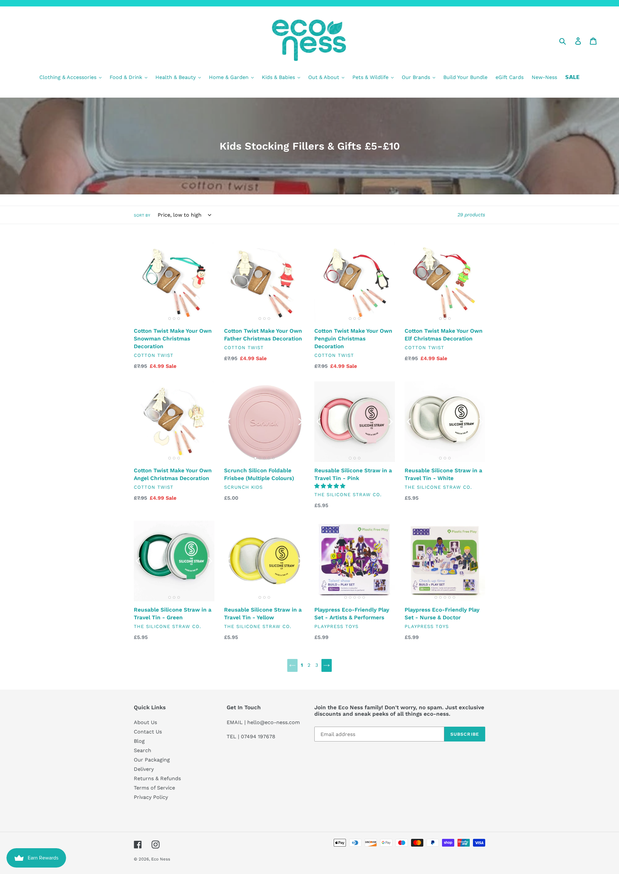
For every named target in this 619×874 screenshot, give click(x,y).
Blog (139, 741)
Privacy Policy (151, 797)
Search (142, 750)
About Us (145, 722)
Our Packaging (152, 760)
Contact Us (148, 732)
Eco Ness (160, 859)
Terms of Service (154, 788)
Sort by (142, 215)
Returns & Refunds (157, 778)
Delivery (144, 769)
